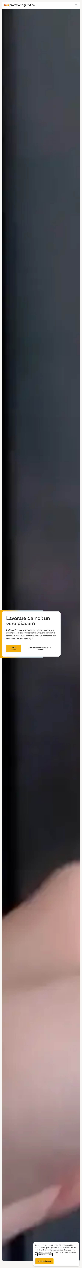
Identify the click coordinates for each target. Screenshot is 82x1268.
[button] (76, 5)
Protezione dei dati (45, 1254)
